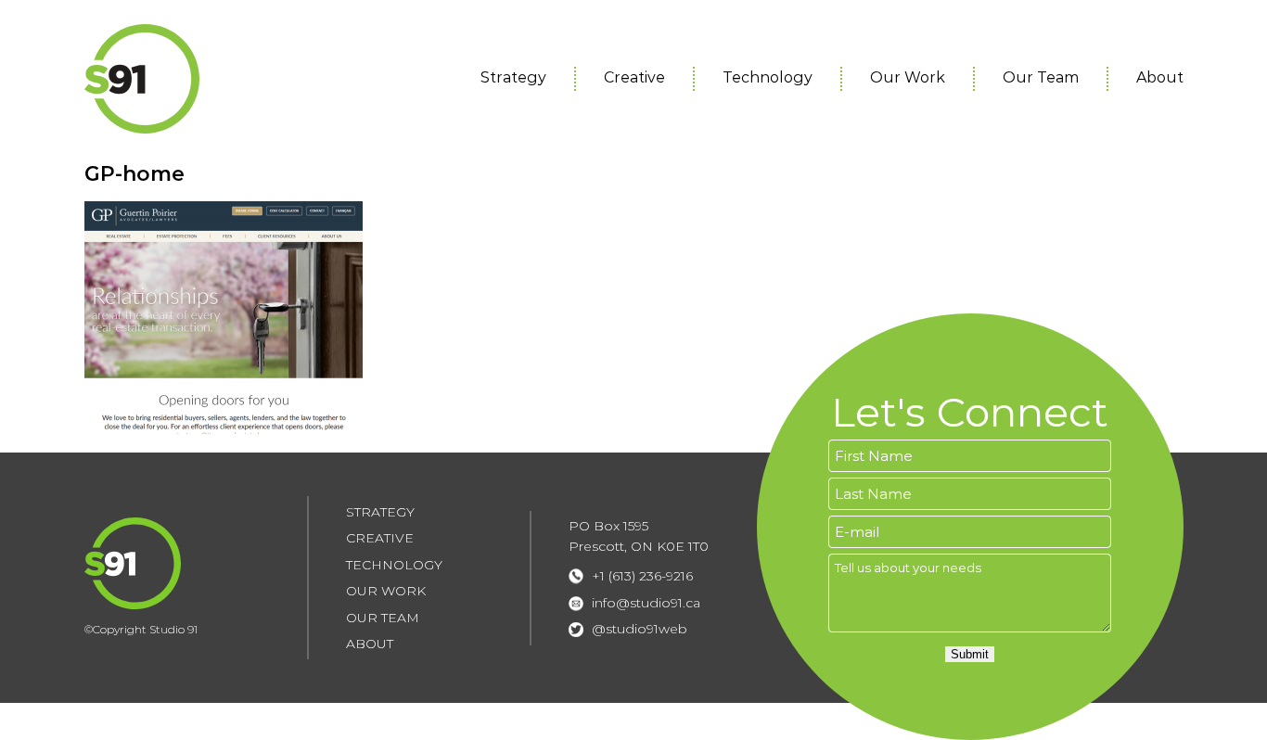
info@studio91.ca (646, 602)
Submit (970, 654)
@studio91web (639, 628)
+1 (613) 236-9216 (642, 576)
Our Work (907, 77)
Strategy (513, 77)
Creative (634, 77)
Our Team (1041, 77)
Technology (768, 77)
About (1160, 77)
